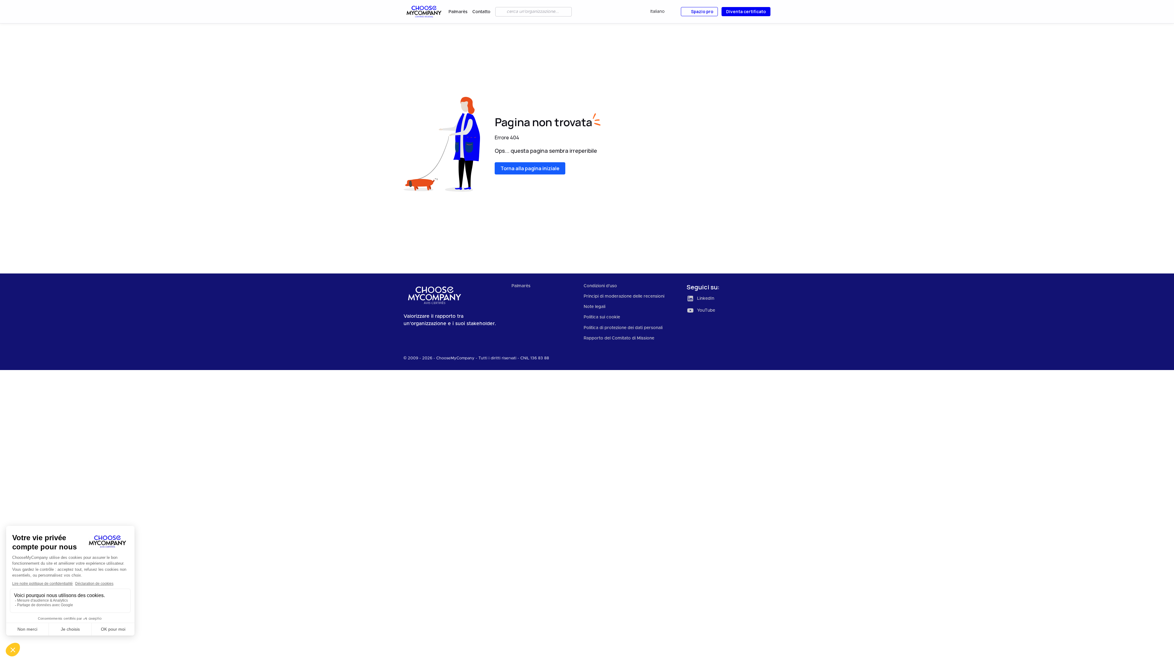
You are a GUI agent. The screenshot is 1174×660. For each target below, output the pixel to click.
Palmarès (458, 12)
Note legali (594, 307)
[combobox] (661, 11)
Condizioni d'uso (600, 286)
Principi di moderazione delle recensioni (624, 296)
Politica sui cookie (602, 317)
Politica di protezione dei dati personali (623, 328)
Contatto (481, 12)
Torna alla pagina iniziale (529, 168)
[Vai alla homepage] (424, 12)
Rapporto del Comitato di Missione (619, 338)
